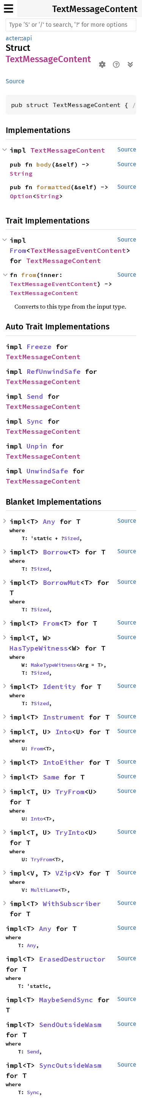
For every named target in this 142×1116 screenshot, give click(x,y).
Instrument (63, 717)
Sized (71, 538)
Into (63, 731)
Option (21, 196)
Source (15, 81)
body (43, 164)
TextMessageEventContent (78, 250)
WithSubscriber (72, 903)
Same (51, 777)
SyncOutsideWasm (70, 1065)
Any (49, 521)
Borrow (55, 552)
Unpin (37, 446)
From (17, 250)
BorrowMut (61, 582)
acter (13, 38)
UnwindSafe (47, 471)
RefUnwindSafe (54, 371)
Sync (35, 421)
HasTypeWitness (38, 648)
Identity (59, 686)
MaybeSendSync (66, 999)
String (21, 173)
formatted (53, 187)
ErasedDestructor (72, 959)
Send (35, 396)
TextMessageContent (94, 9)
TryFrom (69, 791)
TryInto (69, 832)
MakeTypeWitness (53, 664)
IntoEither (63, 762)
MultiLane (44, 889)
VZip (63, 873)
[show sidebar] (8, 8)
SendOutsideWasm (70, 1024)
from (28, 275)
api (27, 38)
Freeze (39, 346)
